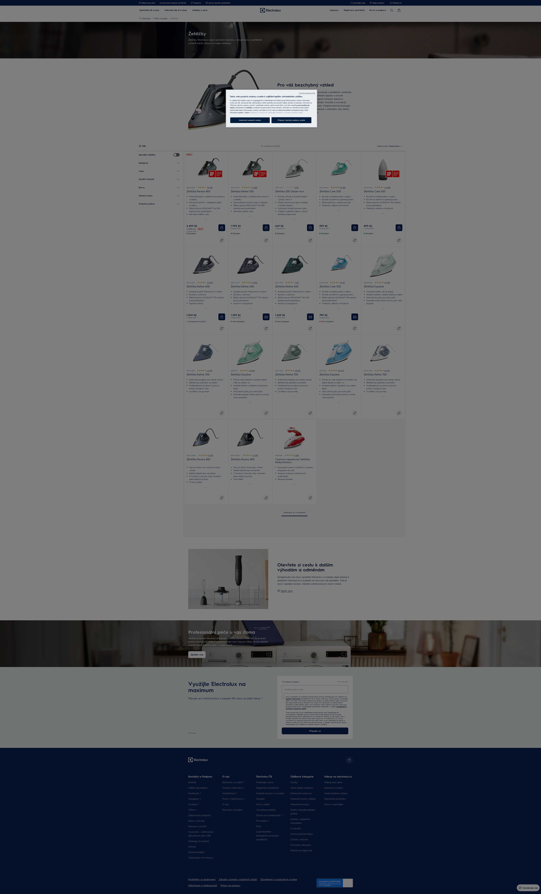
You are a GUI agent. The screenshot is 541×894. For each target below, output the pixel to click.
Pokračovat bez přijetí (307, 93)
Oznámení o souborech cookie (261, 112)
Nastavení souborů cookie (250, 120)
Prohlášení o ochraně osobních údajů (289, 112)
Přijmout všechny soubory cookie (291, 120)
